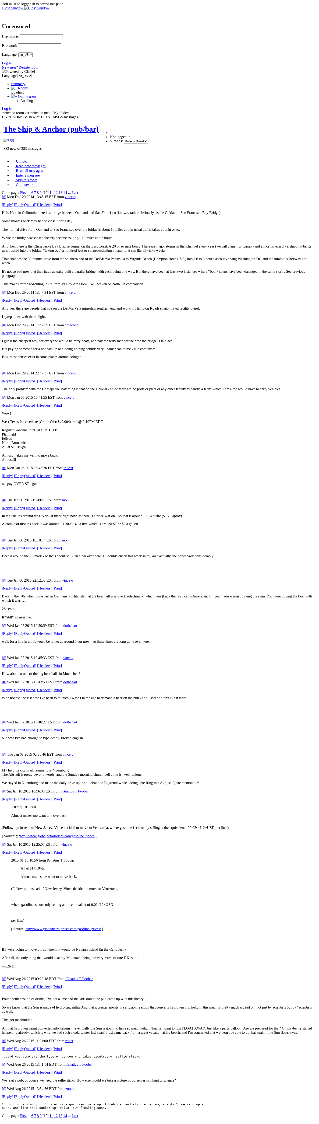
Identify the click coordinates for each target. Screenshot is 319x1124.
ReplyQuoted (25, 205)
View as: (116, 141)
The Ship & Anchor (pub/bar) (51, 129)
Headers (44, 205)
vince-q (70, 197)
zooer (69, 1041)
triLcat (68, 468)
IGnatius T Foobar (75, 791)
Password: (9, 46)
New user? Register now (20, 67)
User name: (10, 36)
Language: (10, 54)
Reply (7, 205)
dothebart (71, 325)
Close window (13, 8)
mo (64, 500)
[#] (4, 197)
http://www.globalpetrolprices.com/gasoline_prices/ (57, 836)
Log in (7, 63)
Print (57, 205)
